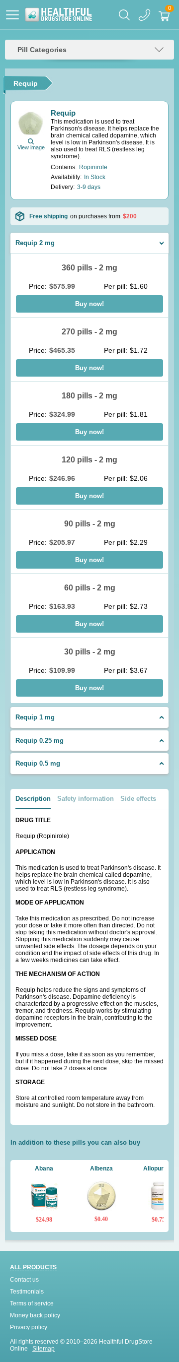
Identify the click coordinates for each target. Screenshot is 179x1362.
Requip (63, 113)
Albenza (101, 1168)
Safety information (85, 798)
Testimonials (27, 1291)
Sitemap (43, 1348)
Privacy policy (28, 1327)
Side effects (138, 798)
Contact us (24, 1279)
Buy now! (89, 304)
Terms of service (32, 1303)
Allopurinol (158, 1168)
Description (33, 798)
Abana (44, 1168)
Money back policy (35, 1315)
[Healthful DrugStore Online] (58, 15)
